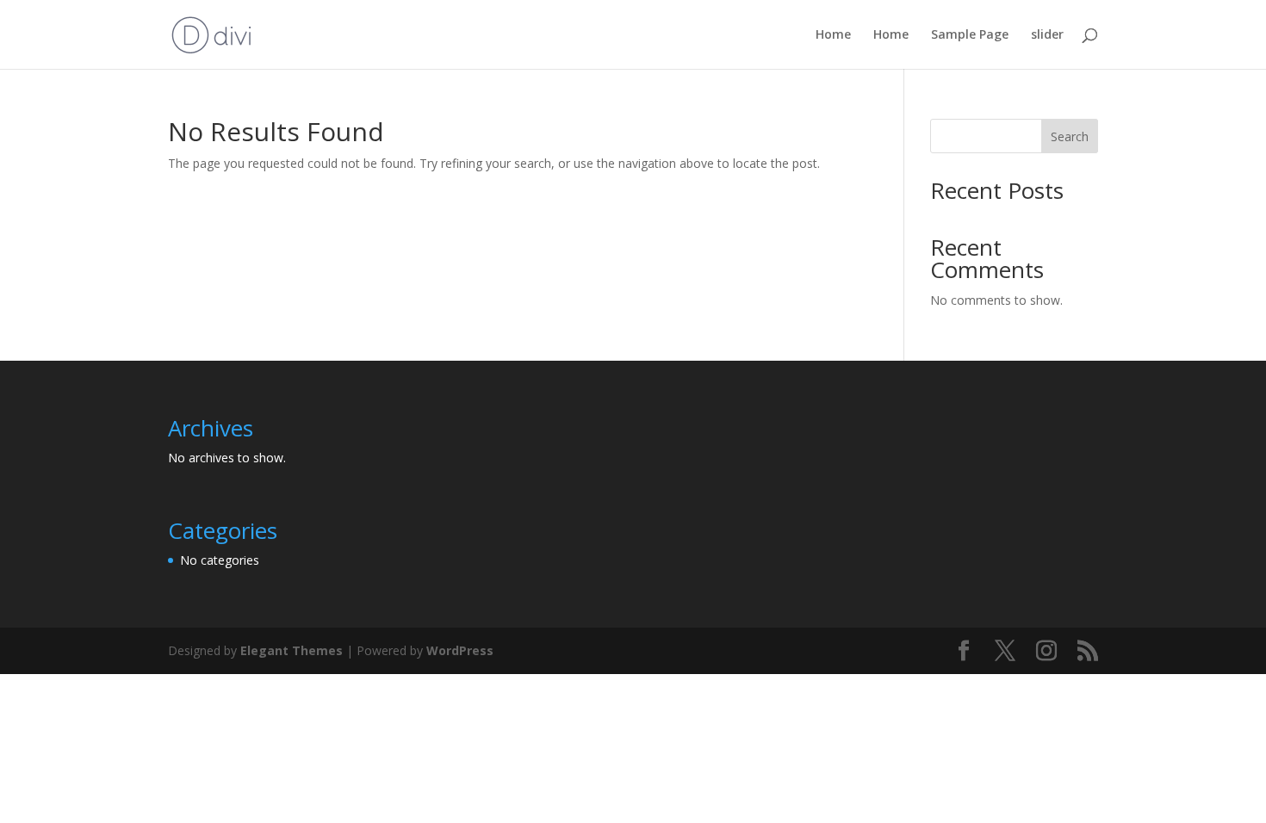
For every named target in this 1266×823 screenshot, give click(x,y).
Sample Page (969, 35)
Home (833, 35)
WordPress (459, 650)
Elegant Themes (291, 650)
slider (1047, 35)
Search (1070, 136)
